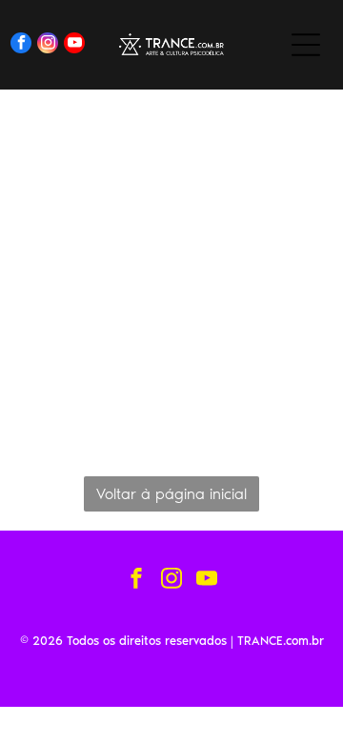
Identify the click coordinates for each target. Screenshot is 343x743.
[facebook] (20, 45)
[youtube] (74, 45)
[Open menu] (306, 44)
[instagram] (47, 45)
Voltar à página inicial (171, 494)
